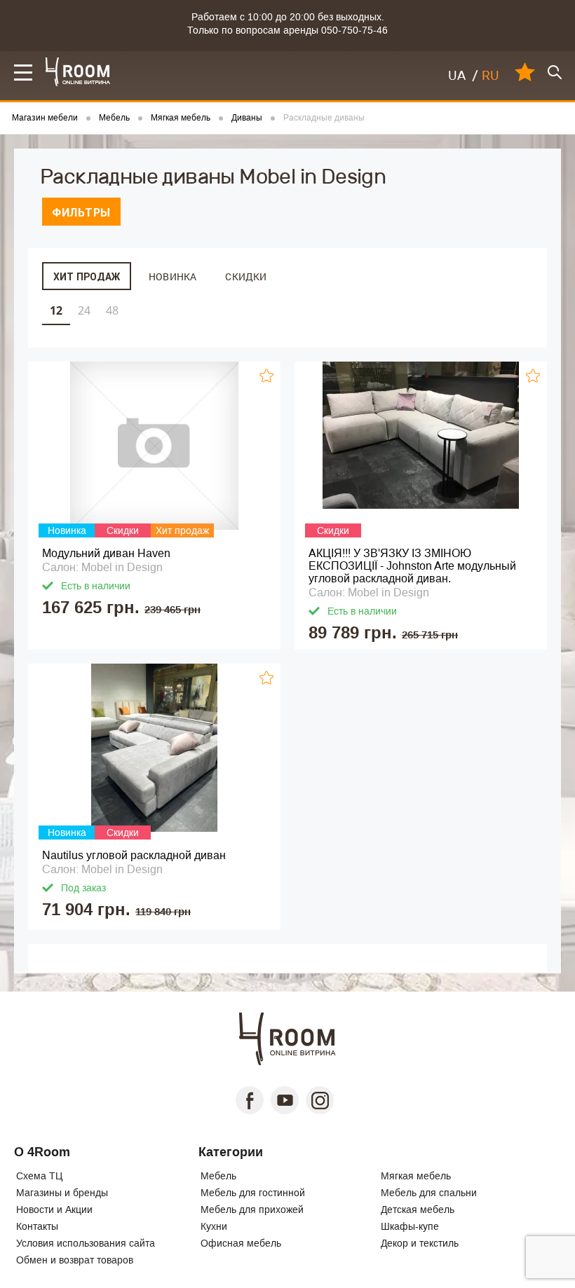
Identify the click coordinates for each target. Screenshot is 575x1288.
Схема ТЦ (39, 1175)
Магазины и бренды (62, 1192)
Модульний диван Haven (106, 553)
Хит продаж (86, 276)
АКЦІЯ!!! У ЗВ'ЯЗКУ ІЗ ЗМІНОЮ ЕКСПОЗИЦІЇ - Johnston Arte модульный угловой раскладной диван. (412, 565)
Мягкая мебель (416, 1175)
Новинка (172, 276)
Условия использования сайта (85, 1243)
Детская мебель (417, 1209)
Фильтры (81, 212)
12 (56, 310)
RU (490, 75)
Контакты (37, 1226)
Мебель (218, 1175)
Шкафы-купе (410, 1226)
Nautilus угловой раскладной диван (134, 855)
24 (84, 310)
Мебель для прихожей (252, 1209)
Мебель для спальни (429, 1192)
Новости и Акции (54, 1209)
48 (112, 310)
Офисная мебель (241, 1243)
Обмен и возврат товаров (74, 1260)
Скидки (245, 276)
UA (457, 75)
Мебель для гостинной (253, 1192)
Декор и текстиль (420, 1243)
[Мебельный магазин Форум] (78, 71)
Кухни (214, 1226)
